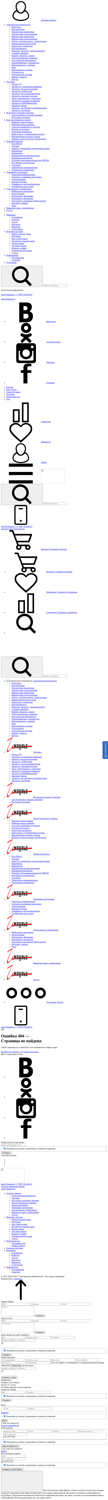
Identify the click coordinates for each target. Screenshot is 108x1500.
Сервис (15, 253)
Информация (12, 255)
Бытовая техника (19, 182)
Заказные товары (19, 105)
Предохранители (19, 48)
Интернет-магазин (14, 231)
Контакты (16, 224)
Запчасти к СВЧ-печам (22, 91)
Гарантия (16, 260)
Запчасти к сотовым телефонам (26, 101)
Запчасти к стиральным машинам (27, 86)
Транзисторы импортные (23, 32)
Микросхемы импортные (23, 36)
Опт (8, 399)
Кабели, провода (19, 77)
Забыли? (5, 1413)
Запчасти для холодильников (25, 89)
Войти (44, 462)
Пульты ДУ (17, 84)
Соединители (18, 72)
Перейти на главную (10, 1052)
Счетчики (16, 165)
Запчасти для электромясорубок (26, 94)
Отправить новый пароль (12, 1469)
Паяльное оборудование (22, 122)
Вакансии (16, 227)
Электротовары (19, 179)
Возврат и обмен (19, 248)
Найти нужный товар (21, 234)
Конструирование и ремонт (18, 120)
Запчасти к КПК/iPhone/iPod (24, 103)
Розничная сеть (13, 397)
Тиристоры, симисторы (22, 46)
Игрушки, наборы (20, 203)
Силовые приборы (20, 53)
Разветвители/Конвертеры (23, 175)
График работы (18, 1246)
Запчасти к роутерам (21, 110)
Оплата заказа (18, 243)
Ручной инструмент (21, 129)
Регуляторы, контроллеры (23, 163)
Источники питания (21, 117)
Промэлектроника (14, 141)
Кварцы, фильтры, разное (23, 55)
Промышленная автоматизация (26, 155)
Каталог (10, 387)
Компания (10, 215)
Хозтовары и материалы (22, 198)
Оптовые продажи (14, 1248)
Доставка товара (19, 246)
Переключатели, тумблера (23, 65)
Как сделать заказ (19, 239)
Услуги (9, 210)
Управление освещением (23, 170)
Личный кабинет (48, 20)
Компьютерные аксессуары (24, 44)
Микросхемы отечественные (24, 39)
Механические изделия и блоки (26, 136)
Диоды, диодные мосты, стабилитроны (29, 41)
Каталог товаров (13, 1193)
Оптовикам (11, 262)
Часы (14, 205)
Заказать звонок (13, 529)
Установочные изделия (22, 75)
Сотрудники (17, 229)
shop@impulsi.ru (8, 294)
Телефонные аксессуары (22, 186)
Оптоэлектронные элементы (24, 58)
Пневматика (17, 153)
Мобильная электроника (23, 191)
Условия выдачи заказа (22, 250)
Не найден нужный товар (23, 241)
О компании (17, 217)
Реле (14, 67)
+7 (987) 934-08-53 (24, 294)
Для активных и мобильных (19, 189)
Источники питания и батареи (20, 113)
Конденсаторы (18, 29)
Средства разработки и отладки (26, 127)
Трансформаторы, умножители (25, 63)
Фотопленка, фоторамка (22, 196)
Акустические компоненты (24, 60)
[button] (105, 750)
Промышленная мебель (22, 158)
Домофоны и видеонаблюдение (26, 184)
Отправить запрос (9, 1378)
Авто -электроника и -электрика (26, 98)
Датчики (15, 146)
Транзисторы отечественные (24, 34)
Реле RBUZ (17, 144)
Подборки (16, 236)
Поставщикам (18, 258)
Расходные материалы (21, 132)
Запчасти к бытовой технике (24, 96)
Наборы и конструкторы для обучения (29, 139)
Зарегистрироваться (10, 1425)
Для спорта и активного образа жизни (29, 201)
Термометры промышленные (25, 167)
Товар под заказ (13, 392)
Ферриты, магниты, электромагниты (28, 51)
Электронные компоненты (18, 25)
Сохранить (40, 1316)
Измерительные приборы (23, 125)
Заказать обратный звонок (13, 1186)
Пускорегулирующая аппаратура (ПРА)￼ (30, 160)
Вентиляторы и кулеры (22, 70)
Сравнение (46, 421)
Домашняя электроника (17, 172)
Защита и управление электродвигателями (31, 148)
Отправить (6, 1153)
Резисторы (16, 27)
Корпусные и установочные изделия (28, 134)
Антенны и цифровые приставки (26, 177)
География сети (18, 1243)
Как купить (11, 389)
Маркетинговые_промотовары (20, 208)
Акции (15, 222)
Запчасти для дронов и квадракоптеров (29, 108)
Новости (15, 219)
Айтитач (18, 1279)
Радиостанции (18, 194)
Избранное (46, 442)
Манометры (17, 151)
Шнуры (15, 79)
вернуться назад (31, 1052)
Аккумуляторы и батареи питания (27, 115)
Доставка (10, 82)
